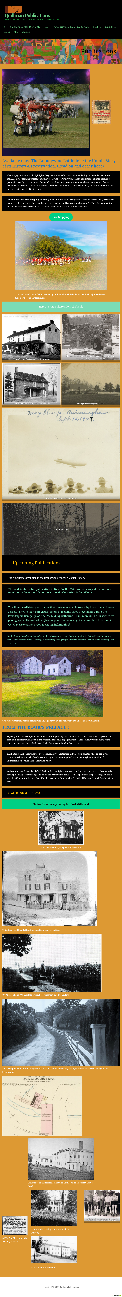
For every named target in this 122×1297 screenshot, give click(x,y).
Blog (16, 32)
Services (97, 27)
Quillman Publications (27, 15)
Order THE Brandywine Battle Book (71, 27)
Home (47, 27)
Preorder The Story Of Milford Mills (22, 27)
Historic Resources (29, 643)
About (7, 32)
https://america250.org (22, 595)
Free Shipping (61, 217)
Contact (26, 32)
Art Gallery (110, 27)
